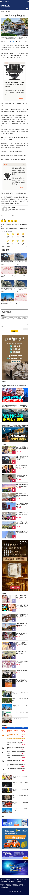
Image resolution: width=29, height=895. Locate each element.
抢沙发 (25, 246)
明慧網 (23, 885)
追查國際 (8, 884)
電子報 (2, 881)
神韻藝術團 (20, 884)
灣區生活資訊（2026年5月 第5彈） (22, 662)
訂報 (17, 881)
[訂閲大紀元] (15, 826)
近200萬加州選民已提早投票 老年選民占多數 (16, 228)
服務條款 (13, 879)
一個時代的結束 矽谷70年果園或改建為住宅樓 (22, 523)
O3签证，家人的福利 (21, 670)
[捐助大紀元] (15, 858)
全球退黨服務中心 (16, 885)
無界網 (6, 887)
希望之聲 (9, 885)
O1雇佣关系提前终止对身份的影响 (21, 652)
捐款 (10, 881)
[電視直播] (15, 874)
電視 (20, 881)
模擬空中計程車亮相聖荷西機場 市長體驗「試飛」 (22, 458)
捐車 (13, 881)
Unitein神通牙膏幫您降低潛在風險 (20, 712)
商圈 (6, 881)
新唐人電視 (14, 884)
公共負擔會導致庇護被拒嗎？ (19, 718)
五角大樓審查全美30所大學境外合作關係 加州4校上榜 (22, 505)
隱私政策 (19, 879)
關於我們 (3, 879)
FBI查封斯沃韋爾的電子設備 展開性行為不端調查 (21, 477)
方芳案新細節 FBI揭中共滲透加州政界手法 (21, 466)
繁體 (28, 1)
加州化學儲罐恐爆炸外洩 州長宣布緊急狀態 (22, 680)
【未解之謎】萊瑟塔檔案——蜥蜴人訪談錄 (22, 605)
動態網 (2, 887)
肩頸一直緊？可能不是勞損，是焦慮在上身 (22, 615)
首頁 (2, 11)
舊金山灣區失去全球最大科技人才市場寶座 (22, 485)
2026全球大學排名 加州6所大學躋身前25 (21, 624)
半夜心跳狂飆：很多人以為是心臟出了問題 (22, 596)
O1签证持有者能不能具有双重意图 (21, 634)
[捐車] (15, 849)
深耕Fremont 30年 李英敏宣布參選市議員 (22, 643)
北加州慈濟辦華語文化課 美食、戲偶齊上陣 (22, 514)
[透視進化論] (15, 590)
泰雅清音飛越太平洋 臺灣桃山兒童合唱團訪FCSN (22, 495)
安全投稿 (24, 879)
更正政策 (8, 879)
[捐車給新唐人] (15, 380)
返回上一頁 (14, 331)
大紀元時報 (3, 885)
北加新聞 (8, 11)
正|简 (25, 41)
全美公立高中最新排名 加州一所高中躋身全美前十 (22, 448)
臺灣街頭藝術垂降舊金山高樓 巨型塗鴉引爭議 (22, 533)
